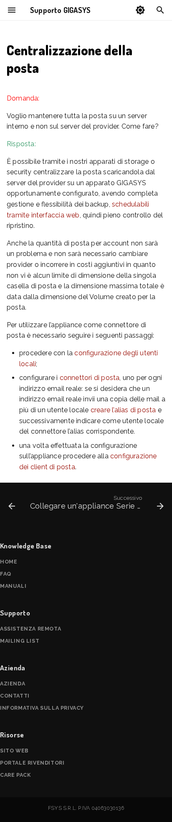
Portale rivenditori (32, 763)
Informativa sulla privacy (42, 708)
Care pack (15, 775)
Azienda (12, 683)
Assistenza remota (30, 629)
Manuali (13, 586)
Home (8, 561)
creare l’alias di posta (123, 410)
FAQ (5, 574)
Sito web (14, 750)
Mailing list (19, 641)
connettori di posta (90, 378)
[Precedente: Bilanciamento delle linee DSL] (12, 504)
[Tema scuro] (140, 10)
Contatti (15, 696)
